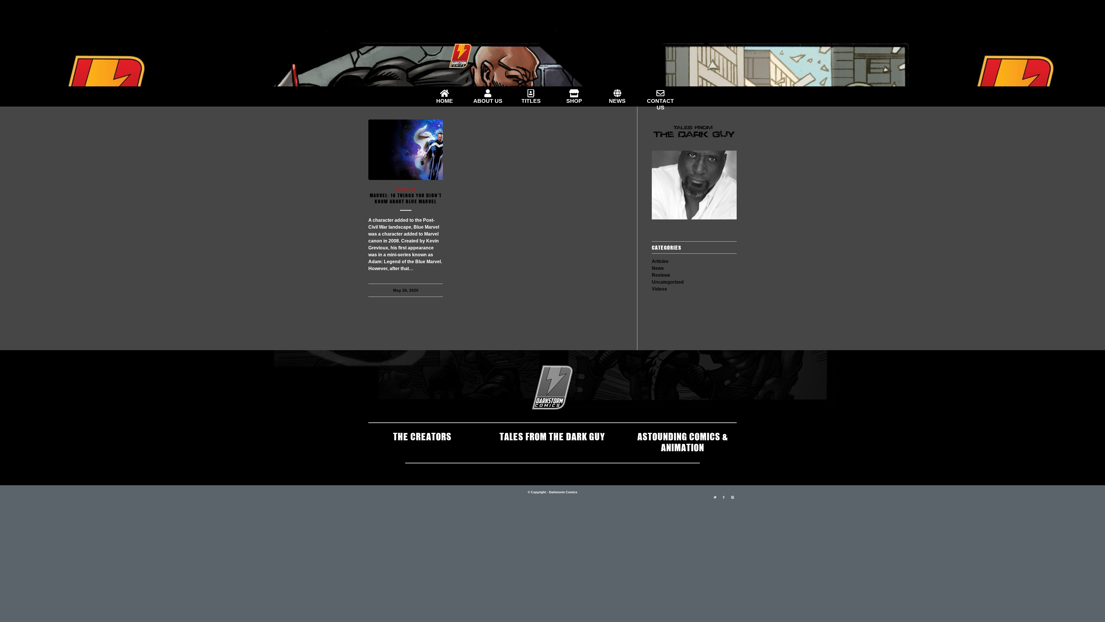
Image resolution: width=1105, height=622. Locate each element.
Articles (405, 188)
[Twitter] (715, 497)
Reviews (661, 275)
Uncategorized (668, 282)
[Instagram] (732, 497)
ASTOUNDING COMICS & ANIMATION (682, 441)
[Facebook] (723, 497)
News (658, 268)
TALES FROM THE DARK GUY (552, 436)
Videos (659, 289)
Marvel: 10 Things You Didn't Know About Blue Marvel (406, 198)
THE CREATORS (422, 436)
